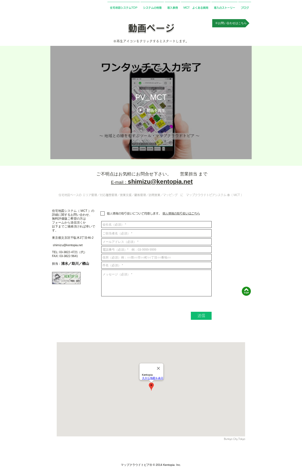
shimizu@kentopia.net (68, 245)
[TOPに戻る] (246, 291)
